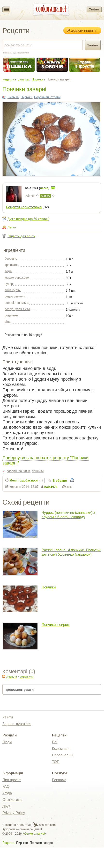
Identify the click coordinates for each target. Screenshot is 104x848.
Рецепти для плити (21, 236)
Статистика (12, 799)
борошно (11, 258)
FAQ (6, 786)
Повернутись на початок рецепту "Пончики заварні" (45, 460)
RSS (3, 676)
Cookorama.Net (34, 833)
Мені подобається (23, 480)
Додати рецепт (83, 30)
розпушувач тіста (17, 309)
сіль (8, 321)
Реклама (59, 780)
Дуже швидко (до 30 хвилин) (28, 219)
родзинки (11, 315)
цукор (9, 284)
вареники (23, 52)
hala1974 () (37, 188)
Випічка (23, 79)
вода (8, 271)
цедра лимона (15, 296)
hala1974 (50, 487)
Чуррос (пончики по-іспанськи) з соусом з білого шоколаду (68, 514)
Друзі (6, 806)
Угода (7, 793)
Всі (54, 742)
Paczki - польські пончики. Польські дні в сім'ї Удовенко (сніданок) (71, 552)
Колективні (61, 748)
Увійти (94, 9)
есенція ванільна (17, 303)
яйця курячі (13, 290)
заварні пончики (18, 471)
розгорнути (26, 676)
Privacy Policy (13, 813)
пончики (38, 471)
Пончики (49, 587)
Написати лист (53, 188)
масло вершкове (17, 277)
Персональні (62, 755)
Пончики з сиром (55, 624)
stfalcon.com (47, 825)
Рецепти (8, 79)
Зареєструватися (16, 724)
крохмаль (12, 265)
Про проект (11, 780)
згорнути (11, 676)
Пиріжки (37, 79)
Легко (11, 227)
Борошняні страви (47, 97)
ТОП (55, 762)
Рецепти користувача (24, 207)
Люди (7, 742)
